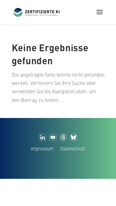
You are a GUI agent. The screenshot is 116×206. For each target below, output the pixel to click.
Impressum (42, 149)
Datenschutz (72, 149)
